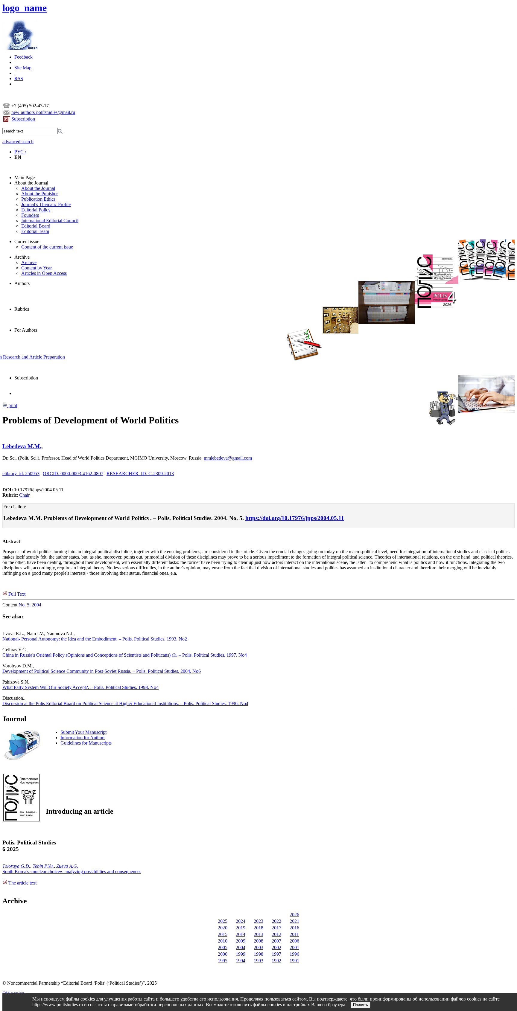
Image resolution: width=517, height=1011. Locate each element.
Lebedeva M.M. (21, 446)
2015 (222, 934)
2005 (222, 947)
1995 (222, 960)
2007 (276, 940)
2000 (222, 954)
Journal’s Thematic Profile (46, 204)
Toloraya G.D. (16, 866)
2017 (276, 927)
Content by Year (36, 267)
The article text (22, 882)
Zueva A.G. (67, 866)
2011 (294, 934)
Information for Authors (82, 737)
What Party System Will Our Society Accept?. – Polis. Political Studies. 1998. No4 (80, 687)
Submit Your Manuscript (83, 732)
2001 (294, 947)
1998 (258, 954)
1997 (276, 954)
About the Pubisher (39, 193)
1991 (294, 960)
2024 (240, 921)
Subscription (23, 118)
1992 (276, 960)
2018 (258, 927)
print (12, 405)
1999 (240, 954)
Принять (360, 1005)
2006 (294, 940)
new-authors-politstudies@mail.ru (43, 112)
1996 (294, 954)
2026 (294, 914)
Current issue (26, 241)
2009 (240, 940)
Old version (13, 993)
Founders (30, 215)
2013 (258, 934)
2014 (240, 934)
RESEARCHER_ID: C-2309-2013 (140, 473)
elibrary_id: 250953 (20, 473)
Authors (22, 283)
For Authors (25, 330)
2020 (222, 927)
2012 (276, 934)
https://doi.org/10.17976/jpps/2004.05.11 (294, 518)
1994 (240, 960)
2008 (258, 940)
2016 (294, 927)
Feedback (23, 57)
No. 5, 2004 (30, 604)
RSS (18, 78)
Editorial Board (35, 225)
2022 (276, 921)
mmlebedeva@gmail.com (228, 457)
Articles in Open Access (44, 273)
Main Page (24, 177)
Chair (24, 495)
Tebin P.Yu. (43, 866)
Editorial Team (35, 231)
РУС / (20, 151)
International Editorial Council (49, 220)
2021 (294, 921)
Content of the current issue (47, 246)
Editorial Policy (36, 209)
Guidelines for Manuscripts (86, 742)
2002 (276, 947)
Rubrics (21, 309)
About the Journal (31, 182)
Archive (22, 257)
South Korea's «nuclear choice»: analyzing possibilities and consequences (71, 871)
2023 (258, 921)
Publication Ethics (38, 199)
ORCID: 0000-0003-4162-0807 (73, 473)
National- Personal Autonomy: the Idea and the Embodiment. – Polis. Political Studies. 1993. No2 (94, 638)
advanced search (18, 141)
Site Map (22, 67)
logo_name (24, 7)
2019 (240, 927)
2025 (222, 921)
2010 (222, 940)
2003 (258, 947)
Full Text (16, 594)
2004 (240, 947)
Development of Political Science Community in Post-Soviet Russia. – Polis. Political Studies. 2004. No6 (101, 671)
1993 (258, 960)
